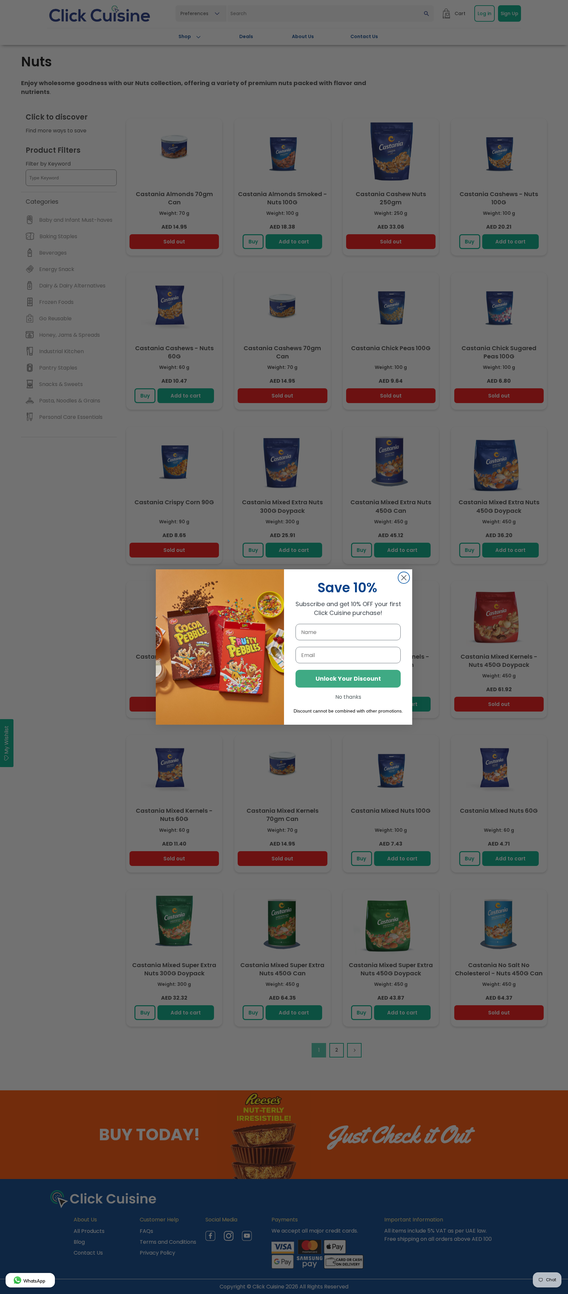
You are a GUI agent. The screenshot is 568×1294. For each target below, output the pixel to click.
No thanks (348, 697)
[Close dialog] (404, 577)
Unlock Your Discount (348, 678)
